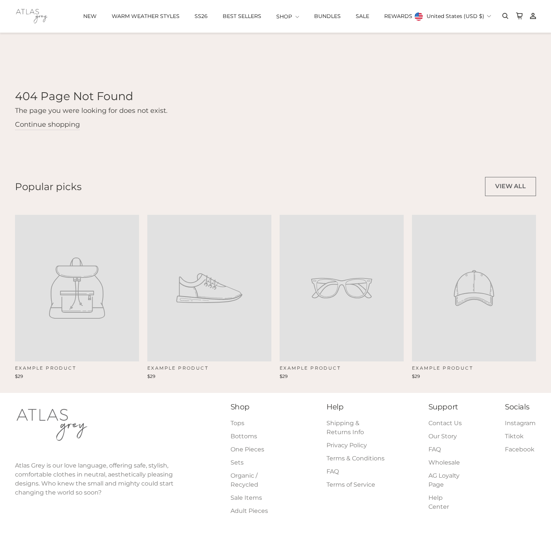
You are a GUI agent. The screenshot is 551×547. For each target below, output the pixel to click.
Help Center (438, 502)
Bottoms (244, 436)
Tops (237, 423)
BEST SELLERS (242, 16)
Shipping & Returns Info (345, 428)
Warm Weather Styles (146, 16)
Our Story (442, 436)
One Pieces (247, 449)
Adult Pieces (249, 510)
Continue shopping (47, 124)
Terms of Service (350, 484)
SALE (362, 16)
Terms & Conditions (355, 458)
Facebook (520, 449)
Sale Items (246, 497)
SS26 (201, 16)
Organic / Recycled (244, 480)
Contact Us (445, 423)
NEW (90, 16)
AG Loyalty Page (444, 480)
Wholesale (444, 462)
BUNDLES (327, 16)
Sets (237, 462)
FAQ (332, 471)
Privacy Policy (346, 445)
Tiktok (514, 436)
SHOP (284, 16)
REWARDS (398, 16)
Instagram (520, 423)
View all (510, 186)
